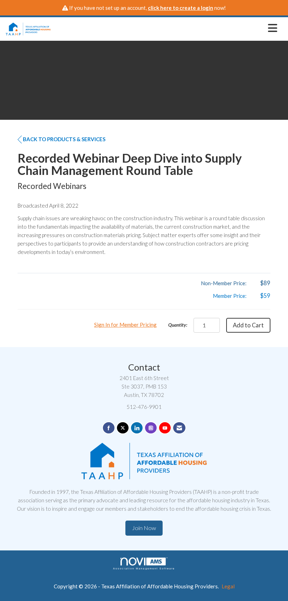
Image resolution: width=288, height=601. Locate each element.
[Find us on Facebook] (108, 428)
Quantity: (177, 325)
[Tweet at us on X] (122, 428)
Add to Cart (248, 325)
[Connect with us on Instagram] (150, 428)
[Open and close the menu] (165, 28)
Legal (228, 586)
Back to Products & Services (64, 139)
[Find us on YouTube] (164, 428)
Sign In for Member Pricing (125, 324)
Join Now (144, 527)
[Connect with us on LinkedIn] (136, 428)
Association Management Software (144, 568)
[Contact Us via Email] (179, 428)
